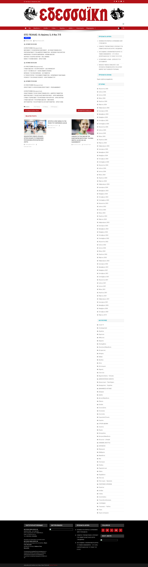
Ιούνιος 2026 (102, 95)
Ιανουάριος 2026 (103, 111)
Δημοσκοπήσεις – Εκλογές (106, 376)
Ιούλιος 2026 (102, 92)
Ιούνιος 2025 (102, 133)
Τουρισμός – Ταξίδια (104, 506)
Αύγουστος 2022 (103, 241)
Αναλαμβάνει (102, 344)
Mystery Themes (53, 565)
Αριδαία (101, 360)
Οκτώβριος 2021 (103, 273)
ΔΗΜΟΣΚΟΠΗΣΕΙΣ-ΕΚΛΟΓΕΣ (106, 379)
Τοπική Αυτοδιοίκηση (105, 500)
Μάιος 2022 (102, 251)
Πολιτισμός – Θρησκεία (105, 481)
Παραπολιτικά (103, 468)
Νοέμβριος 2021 (103, 270)
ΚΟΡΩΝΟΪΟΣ (102, 446)
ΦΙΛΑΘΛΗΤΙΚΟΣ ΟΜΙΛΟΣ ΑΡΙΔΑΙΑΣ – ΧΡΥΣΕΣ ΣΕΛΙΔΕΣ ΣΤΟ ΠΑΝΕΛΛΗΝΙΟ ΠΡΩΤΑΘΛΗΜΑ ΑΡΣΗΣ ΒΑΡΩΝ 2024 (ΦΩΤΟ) (34, 139)
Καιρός (101, 430)
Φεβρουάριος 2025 (104, 146)
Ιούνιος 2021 (102, 286)
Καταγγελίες (102, 433)
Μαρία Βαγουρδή (39, 40)
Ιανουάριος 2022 (103, 264)
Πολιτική (101, 477)
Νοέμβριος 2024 (103, 155)
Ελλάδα (46, 28)
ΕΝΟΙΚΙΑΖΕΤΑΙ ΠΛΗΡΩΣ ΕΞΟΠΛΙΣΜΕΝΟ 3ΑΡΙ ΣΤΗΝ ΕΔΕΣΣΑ (110, 42)
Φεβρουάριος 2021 (104, 299)
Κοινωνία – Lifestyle (104, 439)
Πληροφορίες (90, 28)
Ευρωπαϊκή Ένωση (104, 417)
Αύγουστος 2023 (103, 203)
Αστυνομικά (102, 366)
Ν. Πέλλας (45, 106)
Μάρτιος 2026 (103, 104)
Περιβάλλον (102, 474)
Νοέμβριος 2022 (103, 232)
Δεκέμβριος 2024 (103, 152)
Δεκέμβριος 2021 (103, 267)
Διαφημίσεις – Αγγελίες (105, 385)
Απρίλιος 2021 (103, 292)
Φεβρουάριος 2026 (104, 107)
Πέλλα (100, 471)
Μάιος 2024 (102, 174)
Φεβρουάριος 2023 (104, 222)
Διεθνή (71, 28)
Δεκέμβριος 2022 (103, 229)
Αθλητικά (27, 37)
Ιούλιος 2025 (102, 130)
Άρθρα (101, 356)
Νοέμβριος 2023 (103, 194)
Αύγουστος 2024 (103, 165)
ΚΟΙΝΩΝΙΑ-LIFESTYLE (104, 442)
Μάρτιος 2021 (103, 295)
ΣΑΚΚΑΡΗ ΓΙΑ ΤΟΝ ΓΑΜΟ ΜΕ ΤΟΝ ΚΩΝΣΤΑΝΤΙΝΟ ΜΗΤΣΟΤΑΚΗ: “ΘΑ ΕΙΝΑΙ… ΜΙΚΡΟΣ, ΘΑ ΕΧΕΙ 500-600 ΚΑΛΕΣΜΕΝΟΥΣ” (83, 139)
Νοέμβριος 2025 (103, 117)
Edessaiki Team (27, 146)
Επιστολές (102, 414)
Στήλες (54, 28)
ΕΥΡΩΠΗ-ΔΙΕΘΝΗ (103, 423)
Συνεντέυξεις (102, 497)
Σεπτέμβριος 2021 (104, 276)
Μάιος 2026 (102, 98)
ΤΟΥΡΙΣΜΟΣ (102, 503)
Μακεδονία (36, 28)
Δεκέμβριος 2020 (103, 305)
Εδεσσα (101, 401)
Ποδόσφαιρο (54, 106)
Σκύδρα (101, 490)
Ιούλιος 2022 (102, 244)
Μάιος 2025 (102, 136)
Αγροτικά (101, 334)
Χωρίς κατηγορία (104, 513)
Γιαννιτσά (101, 372)
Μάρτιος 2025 (103, 143)
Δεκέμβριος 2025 (103, 114)
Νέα (30, 28)
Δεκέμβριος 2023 (103, 190)
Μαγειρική (102, 449)
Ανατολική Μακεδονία (105, 347)
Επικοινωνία (80, 28)
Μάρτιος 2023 (103, 219)
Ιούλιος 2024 (102, 168)
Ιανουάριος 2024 (103, 187)
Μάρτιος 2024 (103, 181)
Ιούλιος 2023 (102, 206)
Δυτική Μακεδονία (104, 398)
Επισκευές (102, 411)
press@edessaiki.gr (31, 534)
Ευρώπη (101, 420)
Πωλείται (101, 487)
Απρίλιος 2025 (103, 139)
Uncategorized (103, 328)
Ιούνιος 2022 (102, 248)
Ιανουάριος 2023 (103, 225)
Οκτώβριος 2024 (103, 158)
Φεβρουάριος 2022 (104, 260)
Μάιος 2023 (102, 213)
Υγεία (100, 509)
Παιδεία (101, 465)
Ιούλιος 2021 (102, 283)
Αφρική (101, 369)
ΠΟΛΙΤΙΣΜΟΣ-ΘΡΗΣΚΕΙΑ (105, 484)
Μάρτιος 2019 (103, 315)
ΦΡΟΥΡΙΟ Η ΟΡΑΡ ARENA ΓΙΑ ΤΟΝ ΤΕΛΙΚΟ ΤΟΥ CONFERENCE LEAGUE (57, 122)
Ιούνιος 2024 (102, 171)
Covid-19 (101, 325)
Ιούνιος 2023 (102, 209)
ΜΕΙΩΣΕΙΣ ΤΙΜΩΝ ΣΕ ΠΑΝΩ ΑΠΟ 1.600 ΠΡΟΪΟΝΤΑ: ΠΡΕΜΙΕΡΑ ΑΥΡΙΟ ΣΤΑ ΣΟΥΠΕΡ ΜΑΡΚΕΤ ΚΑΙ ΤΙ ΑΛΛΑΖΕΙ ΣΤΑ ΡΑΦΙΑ (110, 67)
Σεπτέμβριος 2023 (104, 200)
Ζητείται (101, 426)
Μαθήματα (102, 452)
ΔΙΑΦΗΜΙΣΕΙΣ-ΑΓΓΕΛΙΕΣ (105, 388)
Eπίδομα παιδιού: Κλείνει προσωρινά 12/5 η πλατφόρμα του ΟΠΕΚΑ (33, 110)
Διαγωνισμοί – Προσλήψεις (106, 382)
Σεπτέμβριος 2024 (104, 162)
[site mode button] (119, 28)
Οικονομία (102, 462)
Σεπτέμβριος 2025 (104, 123)
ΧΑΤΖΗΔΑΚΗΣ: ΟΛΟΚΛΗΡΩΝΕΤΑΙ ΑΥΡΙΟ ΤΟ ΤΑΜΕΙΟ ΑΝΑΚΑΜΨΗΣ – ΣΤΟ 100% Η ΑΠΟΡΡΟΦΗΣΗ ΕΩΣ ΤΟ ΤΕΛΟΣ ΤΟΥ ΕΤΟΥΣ (110, 54)
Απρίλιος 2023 (103, 216)
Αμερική (101, 340)
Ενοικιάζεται (102, 407)
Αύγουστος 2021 (103, 280)
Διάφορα (101, 391)
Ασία (100, 363)
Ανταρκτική (102, 350)
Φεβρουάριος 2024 (104, 184)
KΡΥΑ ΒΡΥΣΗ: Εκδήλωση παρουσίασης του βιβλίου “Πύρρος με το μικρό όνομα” (86, 110)
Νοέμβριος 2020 (103, 308)
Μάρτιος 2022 (103, 257)
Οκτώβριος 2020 (103, 311)
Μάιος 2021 (102, 289)
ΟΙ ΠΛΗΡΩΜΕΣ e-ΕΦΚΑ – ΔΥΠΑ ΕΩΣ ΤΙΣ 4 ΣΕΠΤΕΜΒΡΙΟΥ (110, 60)
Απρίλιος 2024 (103, 178)
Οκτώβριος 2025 (103, 120)
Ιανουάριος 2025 (103, 149)
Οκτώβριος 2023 (103, 197)
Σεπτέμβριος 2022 (104, 238)
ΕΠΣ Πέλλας (37, 106)
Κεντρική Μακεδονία (104, 436)
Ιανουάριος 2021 (103, 302)
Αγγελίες (62, 28)
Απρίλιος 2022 (103, 254)
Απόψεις (101, 353)
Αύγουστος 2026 (103, 88)
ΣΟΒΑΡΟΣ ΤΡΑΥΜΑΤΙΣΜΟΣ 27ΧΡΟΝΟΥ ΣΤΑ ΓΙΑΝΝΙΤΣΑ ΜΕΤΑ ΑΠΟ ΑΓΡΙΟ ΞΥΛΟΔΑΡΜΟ (111, 47)
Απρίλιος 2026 (103, 101)
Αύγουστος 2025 (103, 127)
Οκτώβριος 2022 (103, 235)
